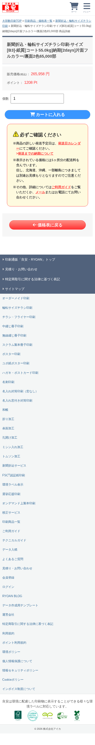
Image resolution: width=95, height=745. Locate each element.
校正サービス (11, 512)
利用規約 (8, 633)
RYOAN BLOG (12, 596)
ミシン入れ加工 (12, 447)
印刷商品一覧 (11, 522)
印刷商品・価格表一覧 (38, 20)
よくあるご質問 (12, 559)
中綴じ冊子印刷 (12, 326)
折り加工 (8, 419)
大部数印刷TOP (12, 20)
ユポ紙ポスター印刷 (15, 363)
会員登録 (8, 577)
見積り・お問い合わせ (17, 568)
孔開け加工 (9, 437)
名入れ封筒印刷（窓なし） (20, 391)
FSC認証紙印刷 (13, 475)
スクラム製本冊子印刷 (17, 344)
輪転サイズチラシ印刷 (17, 307)
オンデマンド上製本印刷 (18, 503)
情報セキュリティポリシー (20, 670)
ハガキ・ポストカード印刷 (20, 372)
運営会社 (8, 614)
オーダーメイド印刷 (15, 298)
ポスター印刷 (11, 354)
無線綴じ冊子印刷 (14, 335)
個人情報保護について (17, 661)
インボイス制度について (18, 689)
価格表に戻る (50, 225)
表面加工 (8, 428)
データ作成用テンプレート (20, 605)
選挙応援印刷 (11, 494)
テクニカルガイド (14, 540)
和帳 (5, 409)
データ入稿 (9, 549)
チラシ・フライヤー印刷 (18, 317)
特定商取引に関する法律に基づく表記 (27, 624)
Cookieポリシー (13, 679)
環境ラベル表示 (12, 484)
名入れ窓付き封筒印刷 (17, 400)
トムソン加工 (11, 456)
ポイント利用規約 (14, 642)
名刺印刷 (8, 382)
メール (40, 192)
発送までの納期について (35, 153)
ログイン (8, 587)
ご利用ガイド (61, 187)
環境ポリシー (11, 652)
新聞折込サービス (14, 465)
